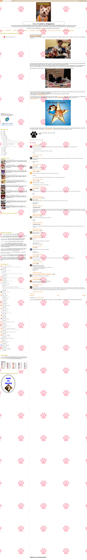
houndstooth (35, 145)
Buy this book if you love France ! (54, 30)
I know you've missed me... (6, 296)
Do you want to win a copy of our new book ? (9, 146)
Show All (26, 352)
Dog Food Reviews (4, 358)
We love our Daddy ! (36, 35)
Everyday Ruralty (5, 298)
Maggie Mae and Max (37, 197)
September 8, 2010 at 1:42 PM (37, 272)
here (41, 28)
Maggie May (3, 241)
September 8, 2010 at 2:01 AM (37, 196)
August (4, 147)
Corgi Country (4, 280)
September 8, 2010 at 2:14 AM (37, 205)
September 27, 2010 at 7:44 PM (37, 291)
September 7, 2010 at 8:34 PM (37, 169)
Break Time (4, 316)
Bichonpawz (3, 243)
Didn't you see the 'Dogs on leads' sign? (13, 184)
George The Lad (36, 230)
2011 (3, 134)
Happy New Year (4, 299)
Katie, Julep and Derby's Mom (6, 252)
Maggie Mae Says (5, 341)
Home (2, 30)
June (3, 149)
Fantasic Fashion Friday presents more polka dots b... (11, 142)
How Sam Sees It (5, 318)
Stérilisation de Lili (5, 332)
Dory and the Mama (4, 238)
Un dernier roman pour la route (68, 30)
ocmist (34, 285)
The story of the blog (17, 30)
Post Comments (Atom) (39, 297)
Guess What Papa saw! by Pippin (7, 281)
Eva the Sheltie (5, 295)
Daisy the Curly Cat (5, 283)
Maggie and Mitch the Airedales (8, 338)
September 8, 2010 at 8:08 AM (37, 254)
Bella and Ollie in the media (41, 30)
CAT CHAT (4, 272)
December (4, 136)
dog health (3, 356)
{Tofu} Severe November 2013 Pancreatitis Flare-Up (10, 329)
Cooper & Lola (4, 276)
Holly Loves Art (5, 311)
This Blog (3, 322)
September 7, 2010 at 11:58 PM (37, 186)
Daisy (34, 166)
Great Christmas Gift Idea (10, 164)
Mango (2, 234)
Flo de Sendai (36, 279)
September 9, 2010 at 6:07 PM (37, 277)
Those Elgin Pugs (36, 237)
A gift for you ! (25, 30)
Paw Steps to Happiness (6, 348)
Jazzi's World (4, 325)
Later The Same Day (5, 309)
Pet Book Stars (60, 96)
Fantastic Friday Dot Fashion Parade (8, 144)
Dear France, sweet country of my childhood (10, 286)
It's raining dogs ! (5, 141)
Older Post (84, 295)
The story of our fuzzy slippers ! (11, 174)
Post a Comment (32, 293)
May (3, 150)
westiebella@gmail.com (41, 94)
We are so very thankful (6, 284)
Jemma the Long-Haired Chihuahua (8, 328)
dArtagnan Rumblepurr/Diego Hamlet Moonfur (43, 274)
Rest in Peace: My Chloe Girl (6, 270)
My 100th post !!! (9, 169)
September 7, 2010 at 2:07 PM (37, 164)
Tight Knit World (7, 113)
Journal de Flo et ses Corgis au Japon (9, 331)
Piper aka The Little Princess (6, 326)
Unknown (35, 171)
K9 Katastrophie (36, 215)
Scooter (34, 188)
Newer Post (32, 295)
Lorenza (34, 263)
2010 (3, 135)
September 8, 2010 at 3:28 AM (37, 214)
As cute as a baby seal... (10, 159)
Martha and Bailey (4, 248)
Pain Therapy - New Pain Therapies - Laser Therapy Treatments (12, 277)
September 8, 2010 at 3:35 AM (37, 222)
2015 (3, 131)
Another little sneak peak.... (6, 319)
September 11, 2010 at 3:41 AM (37, 284)
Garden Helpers (4, 306)
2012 (3, 133)
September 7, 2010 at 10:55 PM (37, 179)
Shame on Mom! (4, 342)
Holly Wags (4, 315)
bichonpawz (4, 269)
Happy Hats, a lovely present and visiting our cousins (11, 140)
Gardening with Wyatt (6, 305)
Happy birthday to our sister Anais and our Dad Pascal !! (15, 179)
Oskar (34, 156)
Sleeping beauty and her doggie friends (9, 143)
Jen (1, 257)
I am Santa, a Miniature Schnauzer (8, 321)
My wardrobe (32, 30)
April (3, 151)
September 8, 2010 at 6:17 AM (37, 235)
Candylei (35, 256)
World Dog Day (4, 339)
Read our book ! (8, 30)
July (3, 148)
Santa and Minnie (4, 254)
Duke (34, 247)
